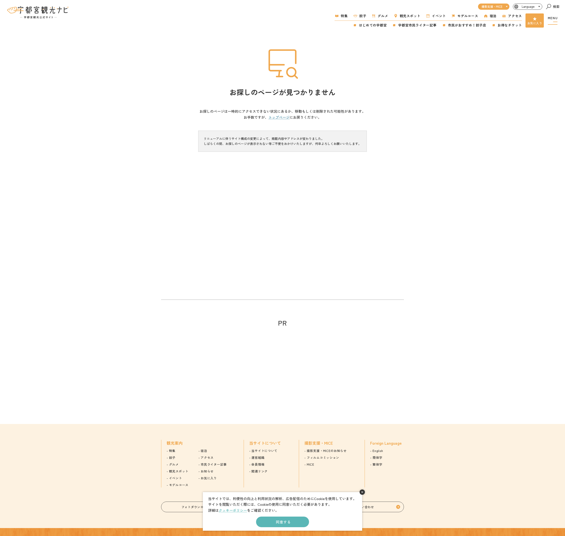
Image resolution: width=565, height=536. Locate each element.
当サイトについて (264, 450)
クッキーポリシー (233, 510)
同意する (283, 522)
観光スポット (410, 15)
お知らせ (207, 471)
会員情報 (257, 464)
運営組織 (257, 457)
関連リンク (259, 471)
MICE (310, 464)
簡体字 (377, 457)
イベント (439, 15)
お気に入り (534, 23)
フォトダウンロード (195, 507)
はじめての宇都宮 (373, 25)
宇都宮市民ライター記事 (417, 25)
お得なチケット (510, 25)
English (378, 450)
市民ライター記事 (214, 464)
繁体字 (377, 464)
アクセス (515, 15)
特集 (344, 15)
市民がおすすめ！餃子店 (467, 25)
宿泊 (493, 15)
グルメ (383, 15)
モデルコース (467, 15)
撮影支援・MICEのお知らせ (327, 450)
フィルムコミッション (323, 457)
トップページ (279, 117)
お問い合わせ (364, 507)
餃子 (362, 15)
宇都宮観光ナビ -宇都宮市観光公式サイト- (38, 12)
